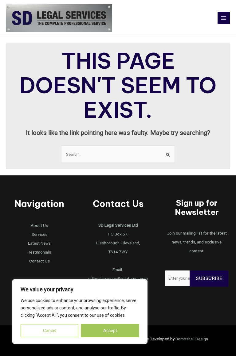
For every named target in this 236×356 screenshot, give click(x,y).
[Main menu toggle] (224, 18)
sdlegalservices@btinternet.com (118, 278)
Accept (110, 330)
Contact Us (39, 260)
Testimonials (39, 252)
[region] (80, 311)
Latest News (39, 243)
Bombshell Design (191, 338)
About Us (39, 225)
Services (39, 234)
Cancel (49, 330)
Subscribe (209, 278)
